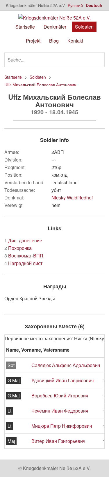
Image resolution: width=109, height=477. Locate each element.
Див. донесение (23, 240)
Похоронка (18, 248)
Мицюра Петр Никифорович (61, 425)
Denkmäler (55, 26)
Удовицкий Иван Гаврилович (62, 380)
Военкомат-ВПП (23, 255)
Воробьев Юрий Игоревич (59, 395)
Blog (54, 40)
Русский (75, 5)
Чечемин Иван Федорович (59, 410)
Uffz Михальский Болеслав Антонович (40, 84)
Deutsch (94, 5)
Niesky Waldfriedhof (72, 197)
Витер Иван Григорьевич (58, 441)
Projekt (33, 40)
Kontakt (75, 40)
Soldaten (84, 26)
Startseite (25, 26)
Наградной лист (23, 263)
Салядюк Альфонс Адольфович (65, 365)
